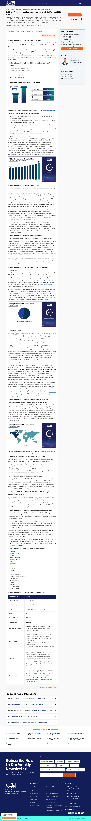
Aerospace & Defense (47, 761)
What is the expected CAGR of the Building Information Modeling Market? (27, 722)
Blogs (31, 790)
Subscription (33, 799)
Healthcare (75, 766)
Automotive (60, 761)
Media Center (53, 3)
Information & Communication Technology (52, 770)
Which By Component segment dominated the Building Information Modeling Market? (31, 710)
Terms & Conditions (81, 818)
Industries (26, 3)
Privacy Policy (72, 818)
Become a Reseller (35, 806)
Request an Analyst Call (72, 48)
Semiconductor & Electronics (23, 9)
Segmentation (30, 31)
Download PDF (75, 15)
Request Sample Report (49, 110)
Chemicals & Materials (73, 761)
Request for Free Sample (48, 35)
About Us (32, 787)
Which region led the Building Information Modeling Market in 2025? (26, 704)
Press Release (34, 793)
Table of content (20, 31)
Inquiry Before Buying (76, 62)
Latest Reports (34, 796)
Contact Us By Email (68, 78)
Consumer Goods (51, 802)
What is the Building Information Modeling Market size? (23, 716)
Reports (12, 9)
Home (7, 9)
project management (45, 284)
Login (80, 3)
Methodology (39, 31)
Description (11, 31)
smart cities (35, 473)
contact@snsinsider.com (73, 806)
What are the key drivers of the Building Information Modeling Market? (27, 698)
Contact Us (63, 3)
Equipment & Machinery (47, 766)
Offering (44, 3)
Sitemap (32, 802)
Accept (9, 817)
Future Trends (36, 3)
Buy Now (75, 19)
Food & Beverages (63, 766)
